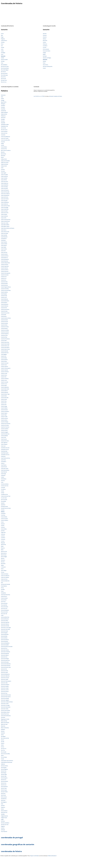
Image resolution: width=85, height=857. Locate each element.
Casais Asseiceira (4, 176)
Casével (2, 477)
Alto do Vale (3, 127)
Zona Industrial (4, 831)
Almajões (3, 119)
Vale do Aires (3, 783)
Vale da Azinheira (4, 765)
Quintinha (3, 717)
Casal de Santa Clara (5, 342)
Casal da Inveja (4, 295)
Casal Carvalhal (4, 243)
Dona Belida (3, 501)
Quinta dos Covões (5, 703)
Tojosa (2, 755)
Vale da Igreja (3, 767)
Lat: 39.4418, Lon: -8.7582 (39, 96)
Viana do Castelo (4, 59)
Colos (2, 482)
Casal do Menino (4, 390)
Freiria (2, 522)
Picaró (2, 591)
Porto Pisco (3, 601)
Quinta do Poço (4, 693)
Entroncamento (46, 49)
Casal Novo (3, 456)
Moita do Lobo (4, 551)
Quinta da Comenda (5, 625)
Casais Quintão (4, 235)
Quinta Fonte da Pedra (5, 710)
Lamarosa (3, 534)
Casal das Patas (4, 337)
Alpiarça (44, 38)
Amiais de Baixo (4, 131)
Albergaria (3, 103)
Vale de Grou (3, 779)
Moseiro (2, 558)
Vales (2, 803)
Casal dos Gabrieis (4, 428)
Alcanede (3, 107)
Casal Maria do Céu (5, 449)
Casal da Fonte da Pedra (6, 290)
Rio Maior (45, 56)
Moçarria (3, 548)
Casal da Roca (3, 316)
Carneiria (3, 169)
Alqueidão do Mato (5, 124)
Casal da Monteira (4, 304)
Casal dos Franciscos (5, 427)
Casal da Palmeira (4, 306)
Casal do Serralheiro (5, 411)
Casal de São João (4, 350)
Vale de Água (3, 772)
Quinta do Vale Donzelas (6, 694)
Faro (2, 45)
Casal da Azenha (4, 254)
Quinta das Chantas (5, 650)
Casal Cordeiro (4, 248)
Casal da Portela (4, 311)
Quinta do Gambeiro (5, 684)
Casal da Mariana (4, 299)
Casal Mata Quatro (4, 452)
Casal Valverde (4, 471)
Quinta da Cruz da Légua (6, 627)
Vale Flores (3, 793)
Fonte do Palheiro (4, 520)
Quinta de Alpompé (5, 653)
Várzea (2, 809)
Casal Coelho (3, 247)
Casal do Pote (3, 404)
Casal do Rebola (4, 408)
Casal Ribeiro (3, 461)
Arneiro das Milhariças (5, 136)
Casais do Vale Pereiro (5, 221)
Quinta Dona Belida (5, 698)
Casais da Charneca (5, 190)
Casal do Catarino (4, 366)
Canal (2, 167)
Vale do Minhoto (4, 786)
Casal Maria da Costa (5, 447)
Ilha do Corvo (3, 82)
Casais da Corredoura (5, 193)
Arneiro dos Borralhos (5, 140)
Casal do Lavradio (4, 382)
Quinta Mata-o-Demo (5, 712)
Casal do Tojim (4, 414)
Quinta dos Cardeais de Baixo (7, 701)
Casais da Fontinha (4, 198)
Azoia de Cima (4, 148)
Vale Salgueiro (4, 802)
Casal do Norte (4, 399)
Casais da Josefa (4, 200)
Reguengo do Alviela (5, 719)
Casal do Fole (3, 376)
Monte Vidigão (4, 556)
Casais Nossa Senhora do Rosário (7, 228)
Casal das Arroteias (5, 326)
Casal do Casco (4, 364)
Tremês (2, 758)
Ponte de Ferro (4, 596)
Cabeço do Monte (4, 164)
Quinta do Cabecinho (5, 675)
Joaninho (3, 530)
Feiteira (2, 511)
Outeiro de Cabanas (5, 577)
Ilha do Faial (3, 78)
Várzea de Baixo (4, 810)
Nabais (2, 565)
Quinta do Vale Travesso (6, 696)
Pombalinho (3, 592)
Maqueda (3, 542)
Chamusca (45, 44)
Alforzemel (3, 117)
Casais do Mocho (4, 216)
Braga (2, 37)
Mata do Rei (3, 544)
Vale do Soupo (4, 790)
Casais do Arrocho (4, 212)
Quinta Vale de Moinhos (6, 715)
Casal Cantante (4, 242)
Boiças (2, 157)
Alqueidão (3, 122)
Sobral (2, 745)
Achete (2, 98)
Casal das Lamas (4, 335)
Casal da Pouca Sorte (5, 312)
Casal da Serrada (4, 319)
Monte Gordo (3, 554)
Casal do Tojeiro (4, 413)
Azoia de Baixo (4, 147)
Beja (2, 35)
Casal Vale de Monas (5, 470)
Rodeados (3, 729)
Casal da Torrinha (4, 321)
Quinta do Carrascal (5, 677)
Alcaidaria (3, 105)
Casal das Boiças (4, 328)
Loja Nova (3, 537)
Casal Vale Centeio (4, 468)
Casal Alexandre (4, 236)
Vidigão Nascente (4, 815)
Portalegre (3, 52)
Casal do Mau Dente (5, 389)
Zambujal (3, 829)
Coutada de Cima (4, 494)
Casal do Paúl (3, 402)
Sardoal (44, 61)
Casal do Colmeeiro (5, 371)
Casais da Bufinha (4, 185)
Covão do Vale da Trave (5, 496)
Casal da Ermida (4, 281)
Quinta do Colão (4, 682)
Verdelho (3, 814)
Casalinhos (3, 475)
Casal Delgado (4, 354)
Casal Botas (3, 240)
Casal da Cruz (3, 278)
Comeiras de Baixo (4, 484)
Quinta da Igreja (4, 632)
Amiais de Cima (4, 133)
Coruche (44, 47)
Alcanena (45, 35)
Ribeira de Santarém (5, 722)
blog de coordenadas (34, 855)
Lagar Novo (3, 532)
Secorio (2, 739)
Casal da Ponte (4, 307)
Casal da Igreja (4, 293)
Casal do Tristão (4, 416)
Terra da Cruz (3, 748)
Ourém (44, 68)
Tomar (44, 63)
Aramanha (3, 134)
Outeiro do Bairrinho (5, 580)
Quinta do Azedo (4, 672)
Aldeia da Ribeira (4, 112)
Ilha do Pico (3, 76)
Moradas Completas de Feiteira (56, 96)
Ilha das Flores (4, 80)
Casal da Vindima (4, 323)
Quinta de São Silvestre (5, 665)
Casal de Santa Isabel (5, 344)
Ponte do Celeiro (4, 598)
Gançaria (3, 523)
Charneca (3, 480)
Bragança (3, 38)
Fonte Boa (3, 515)
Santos (2, 734)
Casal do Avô (3, 356)
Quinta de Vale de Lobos (6, 667)
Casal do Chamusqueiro (5, 368)
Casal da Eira (3, 280)
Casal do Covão (4, 373)
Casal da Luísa (4, 297)
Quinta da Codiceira (5, 624)
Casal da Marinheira (5, 300)
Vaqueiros (3, 807)
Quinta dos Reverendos (5, 707)
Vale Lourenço (4, 796)
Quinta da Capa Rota (5, 622)
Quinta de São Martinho (6, 663)
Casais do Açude (4, 210)
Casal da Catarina (4, 268)
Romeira (2, 731)
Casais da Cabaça (4, 186)
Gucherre (3, 527)
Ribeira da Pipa (4, 720)
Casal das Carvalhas (5, 330)
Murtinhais (3, 563)
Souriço (2, 746)
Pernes (2, 587)
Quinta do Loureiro (5, 689)
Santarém (3, 56)
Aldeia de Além (4, 114)
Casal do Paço (4, 401)
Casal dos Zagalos (4, 432)
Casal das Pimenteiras (5, 338)
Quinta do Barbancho (5, 674)
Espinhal (2, 503)
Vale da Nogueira (4, 769)
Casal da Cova (4, 276)
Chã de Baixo (3, 478)
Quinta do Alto (4, 669)
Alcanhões (3, 108)
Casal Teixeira (3, 465)
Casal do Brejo (4, 361)
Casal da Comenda (4, 274)
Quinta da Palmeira (5, 639)
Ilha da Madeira (4, 64)
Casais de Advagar (4, 207)
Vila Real (2, 61)
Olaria (2, 568)
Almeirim (45, 37)
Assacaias (3, 141)
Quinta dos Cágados (5, 700)
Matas (2, 546)
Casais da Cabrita (4, 188)
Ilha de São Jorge (4, 75)
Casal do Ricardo (4, 409)
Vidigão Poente (4, 817)
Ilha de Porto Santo (5, 66)
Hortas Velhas (4, 529)
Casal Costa (3, 250)
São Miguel (3, 736)
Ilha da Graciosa (4, 73)
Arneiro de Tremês (4, 138)
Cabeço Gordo (4, 166)
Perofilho (3, 589)
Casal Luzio (3, 446)
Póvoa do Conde (4, 612)
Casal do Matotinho (5, 387)
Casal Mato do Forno (5, 454)
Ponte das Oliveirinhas (5, 594)
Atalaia (2, 143)
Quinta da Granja (4, 631)
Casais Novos (3, 229)
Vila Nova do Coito (4, 824)
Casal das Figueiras (5, 333)
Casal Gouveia (4, 439)
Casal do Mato (4, 385)
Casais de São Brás (4, 209)
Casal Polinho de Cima (5, 458)
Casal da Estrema (4, 285)
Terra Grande (3, 752)
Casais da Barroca (4, 183)
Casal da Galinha (4, 292)
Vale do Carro (3, 784)
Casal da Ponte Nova (5, 309)
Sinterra (2, 743)
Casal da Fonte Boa (5, 288)
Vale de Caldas (4, 774)
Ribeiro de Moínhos (5, 727)
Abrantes (44, 33)
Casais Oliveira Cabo (5, 231)
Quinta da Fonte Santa (5, 629)
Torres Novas (45, 64)
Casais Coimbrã (4, 178)
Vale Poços (3, 800)
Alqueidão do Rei (4, 126)
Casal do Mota (4, 395)
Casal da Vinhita (4, 325)
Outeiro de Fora (4, 579)
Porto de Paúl (3, 599)
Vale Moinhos (3, 798)
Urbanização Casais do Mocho (7, 760)
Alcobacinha (3, 110)
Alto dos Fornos (4, 129)
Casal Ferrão (3, 437)
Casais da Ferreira (4, 197)
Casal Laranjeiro (4, 444)
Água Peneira (3, 102)
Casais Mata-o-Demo (5, 226)
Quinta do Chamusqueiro (6, 681)
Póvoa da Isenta (4, 603)
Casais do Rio (3, 217)
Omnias (2, 572)
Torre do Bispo (4, 757)
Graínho (2, 525)
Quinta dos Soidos (4, 708)
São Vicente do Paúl (5, 738)
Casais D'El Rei (4, 179)
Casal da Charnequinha (5, 273)
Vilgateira (3, 826)
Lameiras (3, 535)
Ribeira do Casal (4, 724)
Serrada (2, 741)
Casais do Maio (4, 214)
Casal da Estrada (4, 283)
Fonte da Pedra (4, 516)
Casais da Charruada (5, 191)
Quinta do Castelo (4, 679)
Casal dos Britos (4, 420)
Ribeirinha (3, 726)
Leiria (2, 49)
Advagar (2, 100)
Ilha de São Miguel (4, 69)
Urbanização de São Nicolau (6, 762)
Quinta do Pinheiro (5, 691)
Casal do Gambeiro (5, 378)
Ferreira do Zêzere (46, 50)
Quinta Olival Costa (5, 714)
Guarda (2, 47)
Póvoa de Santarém (5, 610)
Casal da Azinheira (4, 255)
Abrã (2, 96)
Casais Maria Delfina (5, 224)
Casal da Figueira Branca (6, 287)
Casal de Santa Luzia (5, 345)
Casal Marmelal (4, 451)
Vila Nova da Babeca (5, 822)
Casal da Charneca (4, 271)
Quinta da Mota (4, 637)
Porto (2, 54)
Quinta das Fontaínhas (5, 651)
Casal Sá (2, 463)
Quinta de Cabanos (5, 655)
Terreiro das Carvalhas (5, 753)
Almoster (3, 121)
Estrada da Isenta (4, 506)
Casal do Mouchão (4, 397)
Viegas (2, 819)
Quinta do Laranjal (4, 688)
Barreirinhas (3, 153)
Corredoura (3, 489)
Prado (2, 615)
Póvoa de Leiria (4, 608)
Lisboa (2, 50)
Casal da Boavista (4, 261)
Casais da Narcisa (4, 204)
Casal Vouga (3, 473)
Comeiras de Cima (4, 485)
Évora (2, 44)
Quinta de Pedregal (5, 658)
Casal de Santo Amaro (5, 349)
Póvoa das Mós (4, 605)
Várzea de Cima (4, 812)
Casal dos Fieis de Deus (5, 423)
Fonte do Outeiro (4, 518)
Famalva (2, 510)
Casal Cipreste (4, 245)
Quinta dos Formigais (5, 705)
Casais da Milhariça (5, 202)
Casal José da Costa (5, 440)
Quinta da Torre (4, 648)
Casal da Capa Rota (5, 266)
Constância (45, 45)
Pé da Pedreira (4, 586)
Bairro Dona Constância (5, 150)
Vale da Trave (3, 771)
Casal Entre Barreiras (5, 433)
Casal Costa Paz (4, 252)
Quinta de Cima (4, 656)
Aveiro (2, 33)
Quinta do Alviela (4, 670)
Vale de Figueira (4, 777)
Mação (44, 54)
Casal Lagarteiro (4, 442)
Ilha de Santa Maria (5, 68)
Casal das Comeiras (5, 331)
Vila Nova (3, 821)
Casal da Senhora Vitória (6, 318)
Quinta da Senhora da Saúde (6, 646)
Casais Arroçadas (4, 174)
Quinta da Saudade (5, 644)
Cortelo (2, 491)
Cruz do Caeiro (4, 497)
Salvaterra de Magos (47, 57)
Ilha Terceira (3, 71)
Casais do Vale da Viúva (5, 219)
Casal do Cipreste (4, 370)
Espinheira (3, 504)
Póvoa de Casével (4, 606)
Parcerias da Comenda (5, 584)
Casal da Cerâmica (4, 269)
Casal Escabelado (4, 435)
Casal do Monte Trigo (5, 394)
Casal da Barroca (4, 257)
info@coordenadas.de (52, 855)
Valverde (3, 805)
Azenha (2, 145)
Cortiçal (2, 492)
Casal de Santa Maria (5, 347)
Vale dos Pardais (4, 791)
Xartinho (2, 828)
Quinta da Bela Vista (5, 617)
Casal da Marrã (4, 302)
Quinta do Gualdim (5, 686)
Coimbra (2, 42)
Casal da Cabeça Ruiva (5, 262)
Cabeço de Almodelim (5, 160)
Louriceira (3, 539)
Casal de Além (4, 340)
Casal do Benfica (4, 359)
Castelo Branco (4, 40)
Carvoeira (3, 171)
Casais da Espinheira (5, 195)
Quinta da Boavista (5, 618)
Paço (2, 582)
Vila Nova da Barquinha (47, 66)
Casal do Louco (4, 383)
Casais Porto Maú (4, 233)
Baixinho (3, 152)
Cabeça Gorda (4, 159)
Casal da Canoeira (4, 264)
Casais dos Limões (4, 223)
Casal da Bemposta (5, 259)
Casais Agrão (3, 172)
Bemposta (3, 155)
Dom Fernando (4, 499)
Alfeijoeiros (3, 115)
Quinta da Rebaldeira (5, 643)
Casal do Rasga (4, 406)
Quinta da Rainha (4, 641)
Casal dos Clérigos (4, 421)
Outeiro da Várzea (4, 573)
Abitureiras (3, 95)
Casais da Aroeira (4, 181)
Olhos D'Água (3, 570)
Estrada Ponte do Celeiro (6, 508)
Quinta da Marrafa (4, 634)
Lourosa (2, 541)
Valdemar (3, 764)
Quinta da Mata (4, 636)
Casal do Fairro (4, 375)
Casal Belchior (4, 238)
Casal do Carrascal (4, 363)
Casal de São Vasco (5, 352)
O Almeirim (3, 567)
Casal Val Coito (4, 466)
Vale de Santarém (4, 781)
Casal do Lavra (4, 380)
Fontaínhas (3, 513)
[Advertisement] (42, 16)
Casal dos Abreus (4, 418)
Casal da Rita (3, 314)
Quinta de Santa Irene (5, 660)
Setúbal (2, 57)
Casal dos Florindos (5, 425)
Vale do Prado (4, 788)
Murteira (3, 561)
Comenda (3, 487)
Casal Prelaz (3, 459)
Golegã (44, 52)
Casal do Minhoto (4, 392)
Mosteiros (3, 560)
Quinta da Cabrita (4, 620)
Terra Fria (3, 750)
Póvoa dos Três (4, 613)
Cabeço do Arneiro (4, 162)
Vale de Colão (3, 776)
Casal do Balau (4, 357)
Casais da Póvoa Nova (5, 205)
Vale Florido (3, 795)
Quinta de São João (5, 662)
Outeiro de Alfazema (5, 575)
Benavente (45, 40)
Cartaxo (44, 42)
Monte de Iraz (4, 553)
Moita (2, 549)
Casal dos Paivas (4, 430)
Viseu (2, 63)
